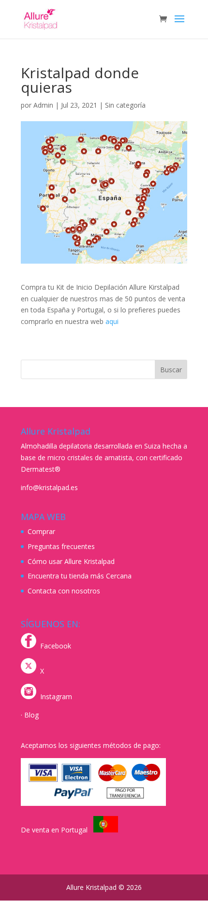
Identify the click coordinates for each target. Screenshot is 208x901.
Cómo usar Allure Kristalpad (71, 561)
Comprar (41, 531)
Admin (43, 105)
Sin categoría (125, 105)
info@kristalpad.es (49, 487)
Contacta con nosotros (64, 590)
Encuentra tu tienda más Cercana (80, 575)
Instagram (56, 696)
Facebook (55, 645)
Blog (31, 714)
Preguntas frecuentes (61, 546)
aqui (112, 321)
